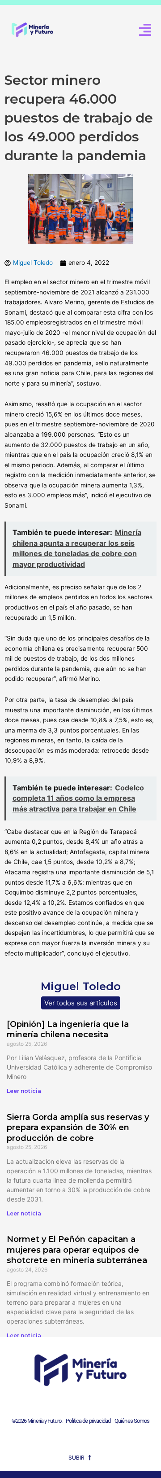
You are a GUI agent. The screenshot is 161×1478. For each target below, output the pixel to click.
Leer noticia (24, 1091)
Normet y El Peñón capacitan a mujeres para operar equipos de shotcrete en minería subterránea (77, 1249)
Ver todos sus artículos (80, 1003)
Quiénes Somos (131, 1420)
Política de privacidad (87, 1420)
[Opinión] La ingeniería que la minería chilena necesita (68, 1029)
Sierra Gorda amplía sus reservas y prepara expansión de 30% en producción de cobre (78, 1127)
